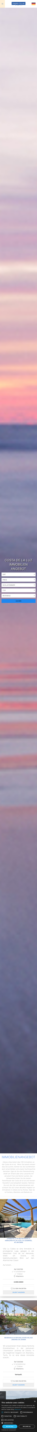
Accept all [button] (10, 1426)
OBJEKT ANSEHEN (18, 1292)
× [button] (35, 1401)
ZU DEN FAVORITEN (19, 1288)
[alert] (18, 1415)
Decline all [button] (27, 1426)
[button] (18, 1423)
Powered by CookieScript (8, 1430)
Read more (18, 1409)
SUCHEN (18, 601)
